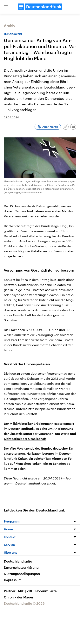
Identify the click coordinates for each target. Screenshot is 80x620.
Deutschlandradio (18, 561)
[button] (6, 7)
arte (54, 591)
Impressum (13, 580)
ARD (22, 591)
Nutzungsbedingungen (22, 574)
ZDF (31, 591)
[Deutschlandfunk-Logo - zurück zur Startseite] (40, 6)
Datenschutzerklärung (21, 567)
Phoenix (42, 591)
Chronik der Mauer (18, 597)
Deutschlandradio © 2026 (24, 603)
